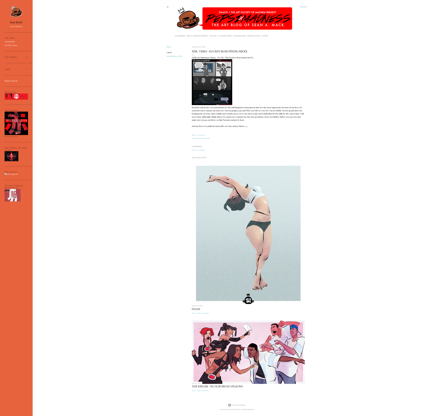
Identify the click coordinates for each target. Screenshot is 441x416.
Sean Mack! (16, 22)
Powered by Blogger (238, 405)
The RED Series (11, 45)
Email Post (201, 135)
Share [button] (169, 47)
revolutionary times (174, 56)
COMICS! (212, 36)
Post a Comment (198, 150)
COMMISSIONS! (239, 36)
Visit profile (16, 27)
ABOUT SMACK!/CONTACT (197, 36)
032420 (196, 309)
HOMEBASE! (180, 36)
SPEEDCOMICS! (253, 36)
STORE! (265, 36)
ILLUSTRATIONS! (225, 36)
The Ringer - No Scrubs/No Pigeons (217, 386)
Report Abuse (11, 81)
